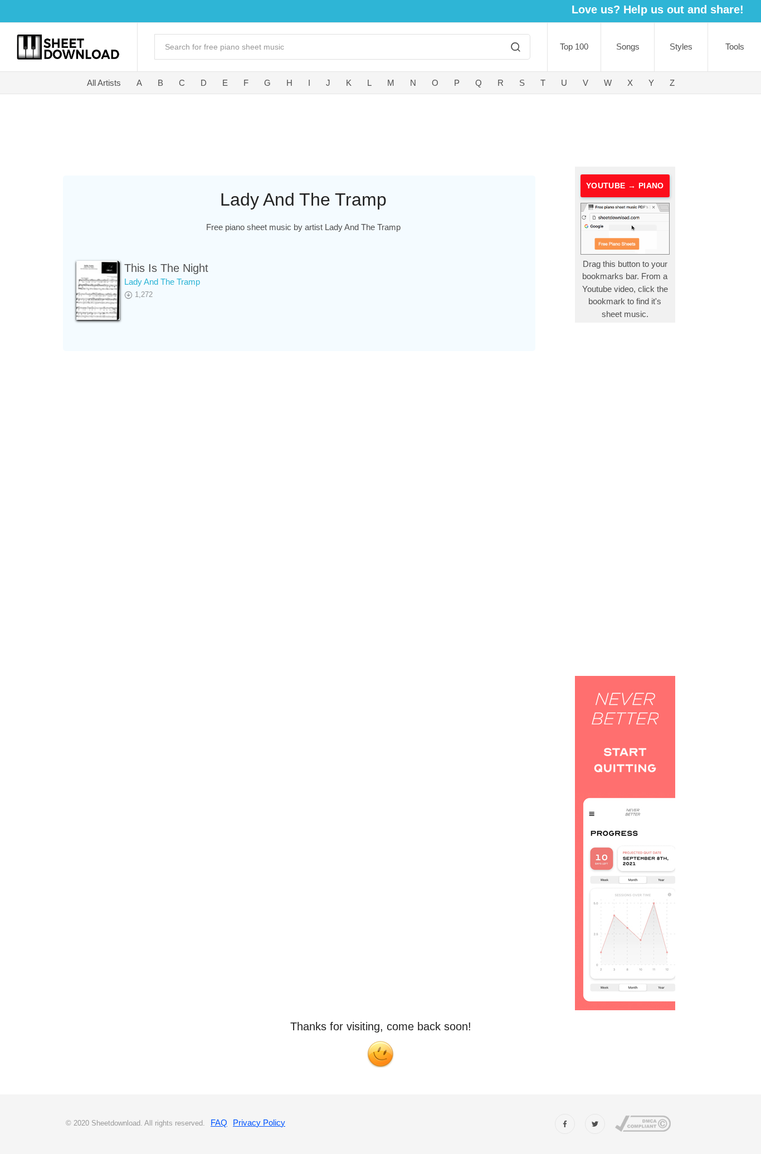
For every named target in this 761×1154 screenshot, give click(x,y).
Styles (681, 46)
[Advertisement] (317, 128)
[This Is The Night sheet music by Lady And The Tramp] (98, 290)
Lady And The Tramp (162, 281)
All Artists (104, 82)
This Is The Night (166, 268)
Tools (734, 46)
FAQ (219, 1122)
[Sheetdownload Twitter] (595, 1124)
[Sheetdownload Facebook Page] (565, 1124)
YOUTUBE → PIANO (625, 185)
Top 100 (574, 46)
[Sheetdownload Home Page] (68, 47)
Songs (628, 46)
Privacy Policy (259, 1122)
